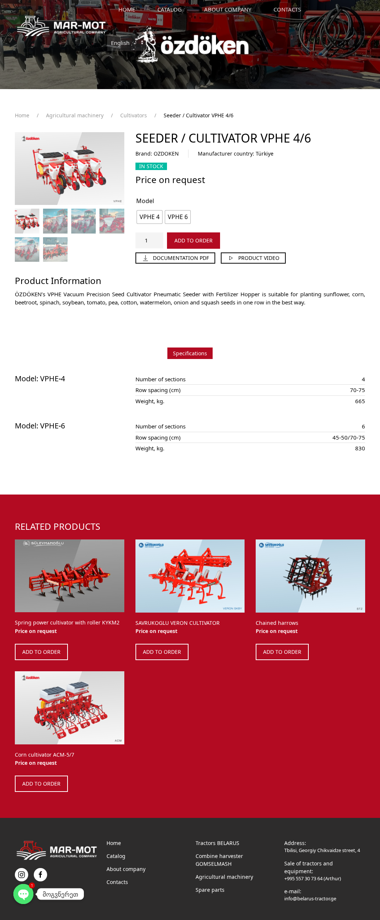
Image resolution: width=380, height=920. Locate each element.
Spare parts (210, 889)
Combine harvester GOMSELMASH (219, 859)
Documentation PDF (181, 257)
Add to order (193, 240)
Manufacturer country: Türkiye (235, 153)
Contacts (287, 9)
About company (126, 868)
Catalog (116, 855)
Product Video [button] (258, 257)
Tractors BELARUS (217, 842)
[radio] (149, 217)
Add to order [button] (41, 651)
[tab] (190, 353)
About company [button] (227, 9)
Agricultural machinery (224, 876)
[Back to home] (61, 26)
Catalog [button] (169, 9)
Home (126, 9)
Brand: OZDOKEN (157, 153)
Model (145, 201)
